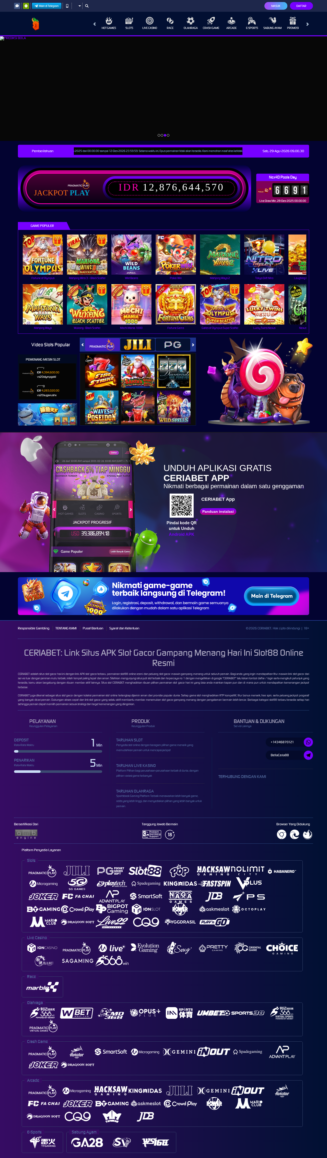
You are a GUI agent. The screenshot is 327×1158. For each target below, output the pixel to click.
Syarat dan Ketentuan (124, 628)
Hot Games (109, 28)
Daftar (301, 6)
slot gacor (298, 674)
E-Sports (252, 28)
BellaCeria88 (280, 755)
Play (80, 193)
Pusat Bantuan (93, 628)
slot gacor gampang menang (179, 700)
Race (170, 28)
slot (110, 682)
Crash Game (211, 28)
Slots (129, 28)
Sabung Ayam (272, 28)
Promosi (293, 28)
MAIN (46, 254)
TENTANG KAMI (66, 628)
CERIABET (24, 674)
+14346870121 (282, 742)
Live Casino (149, 28)
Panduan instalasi (218, 511)
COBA (105, 365)
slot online (112, 695)
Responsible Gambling (33, 628)
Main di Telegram (49, 6)
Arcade (231, 28)
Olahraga (191, 28)
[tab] (102, 344)
